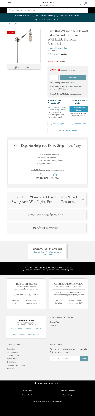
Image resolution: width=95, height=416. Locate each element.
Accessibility (67, 395)
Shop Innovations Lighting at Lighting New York (26, 330)
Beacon (82, 116)
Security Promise (27, 395)
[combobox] (47, 10)
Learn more (67, 89)
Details (62, 61)
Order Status (11, 362)
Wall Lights (13, 24)
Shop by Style (55, 325)
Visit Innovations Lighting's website (26, 334)
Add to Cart (73, 77)
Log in (50, 107)
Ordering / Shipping (14, 355)
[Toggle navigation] (9, 3)
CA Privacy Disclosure (67, 391)
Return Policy (11, 359)
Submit (84, 358)
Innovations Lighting (58, 48)
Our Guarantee (12, 352)
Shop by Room (55, 322)
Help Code (10, 368)
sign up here (61, 110)
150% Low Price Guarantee (17, 365)
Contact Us (11, 349)
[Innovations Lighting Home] (47, 3)
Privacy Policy (27, 391)
